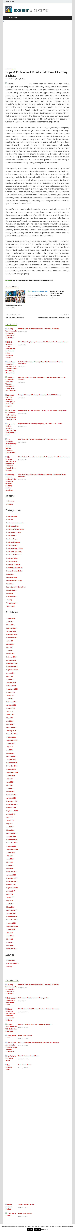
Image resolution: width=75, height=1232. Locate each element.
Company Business (13, 564)
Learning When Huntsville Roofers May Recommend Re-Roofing (38, 328)
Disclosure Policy (12, 963)
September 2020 (12, 772)
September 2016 (12, 926)
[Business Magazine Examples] (37, 292)
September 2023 (12, 689)
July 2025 (9, 641)
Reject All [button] (37, 1229)
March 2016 (10, 945)
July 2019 (9, 817)
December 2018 (11, 840)
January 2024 (11, 682)
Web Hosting (10, 606)
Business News (11, 545)
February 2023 (11, 702)
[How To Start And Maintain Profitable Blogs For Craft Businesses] (11, 1043)
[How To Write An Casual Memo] (11, 1056)
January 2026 (11, 631)
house (32, 280)
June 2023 (10, 695)
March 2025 (10, 654)
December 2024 (11, 663)
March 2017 (10, 907)
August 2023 (10, 692)
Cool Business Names (24, 1065)
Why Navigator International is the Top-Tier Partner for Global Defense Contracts (44, 457)
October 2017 (11, 884)
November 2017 (11, 881)
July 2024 (9, 676)
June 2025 (10, 644)
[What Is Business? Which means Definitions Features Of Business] (11, 1009)
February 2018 (11, 872)
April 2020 (9, 788)
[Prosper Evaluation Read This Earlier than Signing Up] (11, 1024)
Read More (44, 1229)
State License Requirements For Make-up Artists (33, 998)
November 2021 (11, 734)
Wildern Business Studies (26, 1204)
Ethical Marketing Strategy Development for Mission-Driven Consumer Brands (43, 342)
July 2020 (9, 779)
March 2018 (10, 868)
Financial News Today (14, 580)
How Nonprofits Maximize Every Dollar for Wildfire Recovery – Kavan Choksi (42, 439)
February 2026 (11, 628)
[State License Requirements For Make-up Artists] (11, 998)
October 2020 (11, 769)
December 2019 (11, 801)
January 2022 (11, 731)
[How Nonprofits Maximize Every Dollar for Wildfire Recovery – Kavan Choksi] (11, 439)
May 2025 (9, 647)
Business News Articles (14, 548)
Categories (10, 501)
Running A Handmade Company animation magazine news (57, 293)
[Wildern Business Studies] (11, 1205)
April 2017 (9, 904)
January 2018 (11, 875)
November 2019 (11, 804)
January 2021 (11, 759)
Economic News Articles (14, 568)
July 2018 (9, 856)
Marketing (9, 593)
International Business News (16, 587)
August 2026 (10, 618)
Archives (9, 504)
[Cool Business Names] (11, 1065)
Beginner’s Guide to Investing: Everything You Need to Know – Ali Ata (40, 423)
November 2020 (11, 766)
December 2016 (11, 916)
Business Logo (11, 539)
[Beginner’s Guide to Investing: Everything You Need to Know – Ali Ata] (11, 424)
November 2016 (11, 920)
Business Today (12, 558)
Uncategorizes (11, 603)
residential (48, 280)
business (19, 280)
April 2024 (9, 679)
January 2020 (11, 798)
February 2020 (11, 795)
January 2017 (11, 913)
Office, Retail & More (25, 1035)
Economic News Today (14, 571)
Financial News (11, 577)
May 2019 (9, 823)
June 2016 (10, 936)
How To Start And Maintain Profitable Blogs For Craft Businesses (38, 1042)
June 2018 (10, 859)
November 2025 (11, 638)
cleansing (26, 280)
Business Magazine (10, 69)
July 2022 (9, 711)
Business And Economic (15, 523)
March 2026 (10, 625)
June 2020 (10, 782)
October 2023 (11, 686)
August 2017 (10, 891)
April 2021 (9, 750)
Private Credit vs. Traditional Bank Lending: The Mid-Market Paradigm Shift (42, 410)
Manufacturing (11, 590)
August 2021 (10, 743)
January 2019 (11, 836)
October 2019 (11, 807)
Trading (9, 600)
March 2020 (10, 791)
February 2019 (11, 833)
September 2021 (12, 740)
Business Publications (14, 555)
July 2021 (9, 747)
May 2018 (9, 862)
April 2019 (9, 827)
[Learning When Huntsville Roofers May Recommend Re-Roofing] (11, 329)
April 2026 (9, 622)
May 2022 (9, 718)
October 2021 (11, 737)
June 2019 (10, 820)
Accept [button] (30, 1229)
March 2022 (10, 724)
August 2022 (10, 708)
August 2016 (10, 929)
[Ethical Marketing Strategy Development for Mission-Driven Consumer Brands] (11, 342)
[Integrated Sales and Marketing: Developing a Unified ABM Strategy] (11, 395)
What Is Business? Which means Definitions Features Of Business (38, 1009)
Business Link (11, 535)
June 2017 (10, 897)
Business (9, 519)
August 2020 (10, 775)
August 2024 (10, 673)
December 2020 (11, 763)
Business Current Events (15, 529)
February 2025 (11, 657)
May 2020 (9, 785)
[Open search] (67, 18)
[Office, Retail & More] (11, 1036)
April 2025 (9, 650)
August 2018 (10, 852)
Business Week (11, 561)
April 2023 (9, 698)
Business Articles (12, 526)
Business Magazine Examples (37, 295)
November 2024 (11, 666)
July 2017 (9, 894)
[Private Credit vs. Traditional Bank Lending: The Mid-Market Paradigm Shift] (11, 410)
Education (10, 574)
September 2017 (12, 888)
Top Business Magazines (13, 305)
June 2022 (10, 714)
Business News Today (14, 552)
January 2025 (11, 660)
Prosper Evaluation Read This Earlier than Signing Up (35, 1024)
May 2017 (9, 900)
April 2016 (9, 942)
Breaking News (11, 516)
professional (39, 280)
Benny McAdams (21, 79)
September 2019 (12, 811)
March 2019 (10, 830)
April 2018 (9, 865)
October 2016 (11, 923)
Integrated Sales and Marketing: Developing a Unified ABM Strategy (39, 395)
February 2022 (11, 727)
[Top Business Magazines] (15, 297)
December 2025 (11, 634)
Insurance (9, 584)
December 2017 (11, 878)
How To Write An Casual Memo (28, 1056)
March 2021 (10, 753)
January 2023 (11, 705)
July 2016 (9, 932)
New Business (11, 596)
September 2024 (12, 670)
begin (13, 280)
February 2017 (11, 910)
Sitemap (9, 966)
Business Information (13, 532)
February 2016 (11, 949)
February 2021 (11, 756)
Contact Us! (10, 960)
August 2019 (10, 814)
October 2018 (11, 846)
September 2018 (12, 849)
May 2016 (9, 939)
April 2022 (9, 721)
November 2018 (11, 843)
